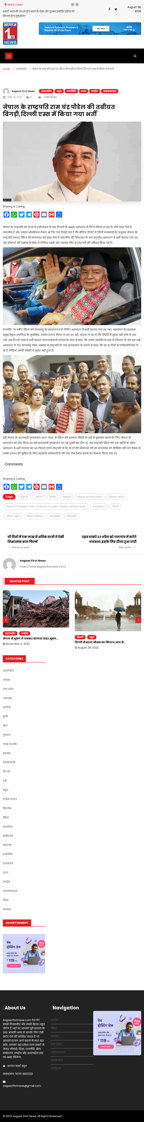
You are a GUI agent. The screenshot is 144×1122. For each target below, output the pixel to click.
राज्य (83, 86)
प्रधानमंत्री (55, 512)
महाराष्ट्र (7, 841)
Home (6, 64)
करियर (7, 703)
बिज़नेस (7, 804)
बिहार (6, 813)
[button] (72, 4)
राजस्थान (8, 859)
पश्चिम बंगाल (10, 795)
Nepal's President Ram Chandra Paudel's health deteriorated (46, 502)
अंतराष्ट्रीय (46, 86)
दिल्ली (80, 632)
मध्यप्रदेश (8, 822)
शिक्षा (5, 896)
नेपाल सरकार (34, 512)
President (99, 502)
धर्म (4, 776)
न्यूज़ (59, 86)
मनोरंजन (8, 831)
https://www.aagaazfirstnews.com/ (43, 562)
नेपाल (115, 502)
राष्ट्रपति (71, 512)
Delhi (53, 492)
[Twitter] (116, 7)
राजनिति (71, 86)
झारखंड (7, 749)
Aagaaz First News (23, 86)
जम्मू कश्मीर (10, 740)
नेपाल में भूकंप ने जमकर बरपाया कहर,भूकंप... (30, 634)
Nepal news (116, 492)
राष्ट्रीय (94, 86)
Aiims (38, 492)
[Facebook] (109, 7)
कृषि (5, 712)
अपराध (6, 675)
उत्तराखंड (7, 694)
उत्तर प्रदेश (8, 685)
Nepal (66, 492)
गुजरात (6, 730)
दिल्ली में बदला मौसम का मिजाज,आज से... (100, 638)
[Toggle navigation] (9, 51)
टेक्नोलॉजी (9, 758)
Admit (24, 492)
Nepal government (89, 492)
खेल (5, 721)
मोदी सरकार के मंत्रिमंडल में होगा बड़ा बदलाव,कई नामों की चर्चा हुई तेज (38, 11)
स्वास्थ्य (7, 905)
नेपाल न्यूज (13, 512)
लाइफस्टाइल (109, 86)
